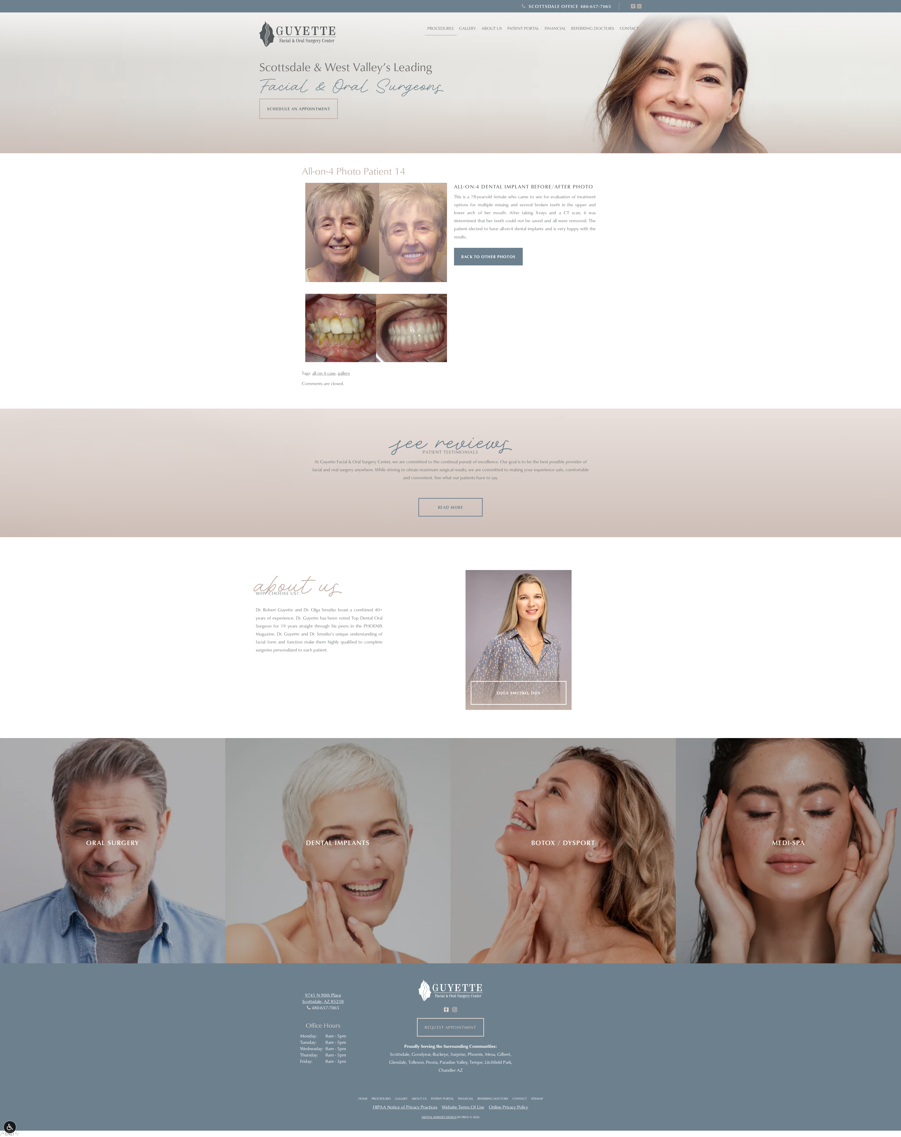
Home (362, 1098)
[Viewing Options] (10, 1127)
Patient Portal (442, 1098)
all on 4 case (324, 373)
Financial (555, 28)
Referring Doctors (492, 1098)
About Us (419, 1098)
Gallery (467, 28)
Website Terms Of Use (463, 1107)
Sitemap (537, 1098)
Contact (629, 28)
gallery (344, 373)
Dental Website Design (439, 1117)
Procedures (440, 28)
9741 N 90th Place (323, 995)
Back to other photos (488, 256)
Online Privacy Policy (508, 1107)
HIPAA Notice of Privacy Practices (405, 1107)
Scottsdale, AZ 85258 (323, 1001)
